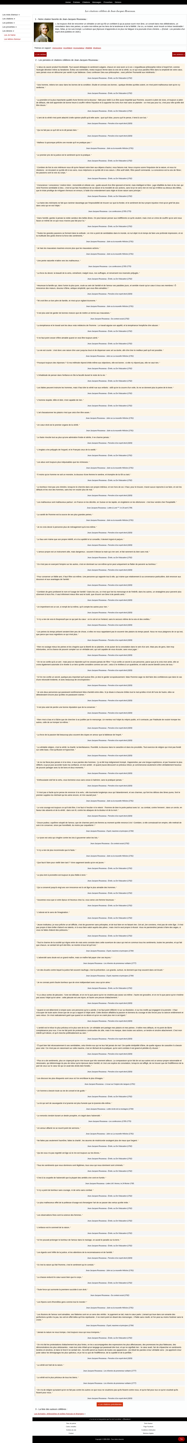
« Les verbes (40, 54)
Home (68, 2)
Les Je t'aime (9, 35)
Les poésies (8, 23)
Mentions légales (148, 1433)
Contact (71, 1433)
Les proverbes (9, 27)
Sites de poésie (71, 1423)
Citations (86, 2)
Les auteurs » (179, 54)
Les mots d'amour (11, 15)
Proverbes (108, 2)
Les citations (8, 19)
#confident (67, 48)
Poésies (76, 2)
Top (181, 1439)
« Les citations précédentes (110, 1404)
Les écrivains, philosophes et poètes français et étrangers (59, 1414)
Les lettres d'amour (12, 39)
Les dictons (8, 31)
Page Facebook (148, 1426)
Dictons (118, 2)
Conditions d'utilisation (148, 1430)
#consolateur (78, 48)
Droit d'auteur (148, 1423)
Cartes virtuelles (71, 1426)
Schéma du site (71, 1430)
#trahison (97, 48)
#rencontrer (57, 48)
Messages (96, 2)
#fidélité (88, 48)
